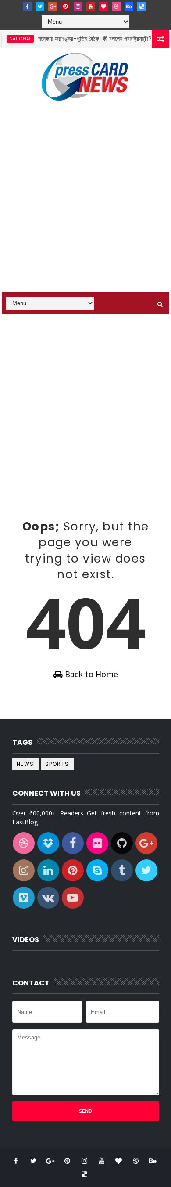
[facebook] (27, 6)
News (25, 764)
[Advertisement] (85, 202)
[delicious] (141, 6)
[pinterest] (65, 6)
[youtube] (90, 6)
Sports (57, 764)
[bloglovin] (103, 6)
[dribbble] (116, 6)
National (15, 39)
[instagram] (78, 6)
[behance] (129, 6)
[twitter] (40, 6)
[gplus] (52, 6)
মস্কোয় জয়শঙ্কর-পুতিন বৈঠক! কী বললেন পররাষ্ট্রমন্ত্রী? (90, 38)
